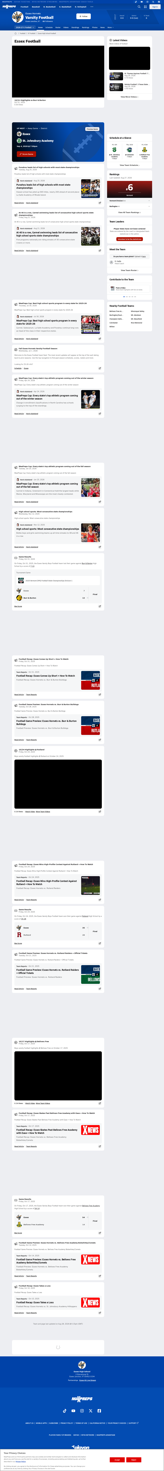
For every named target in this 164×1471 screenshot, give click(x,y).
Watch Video (30, 811)
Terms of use (81, 1423)
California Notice (97, 1423)
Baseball (36, 6)
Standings (75, 27)
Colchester (113, 322)
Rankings (85, 27)
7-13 (32, 566)
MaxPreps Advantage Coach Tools (76, 2)
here (144, 256)
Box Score (18, 606)
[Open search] (139, 7)
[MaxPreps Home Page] (15, 33)
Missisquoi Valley (137, 311)
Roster (58, 27)
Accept (117, 1460)
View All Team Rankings (128, 212)
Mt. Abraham (136, 315)
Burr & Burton (87, 563)
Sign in (155, 7)
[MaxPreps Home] (9, 7)
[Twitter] (153, 1)
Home (40, 27)
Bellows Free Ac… (116, 311)
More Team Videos (43, 811)
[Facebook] (159, 1)
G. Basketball (65, 6)
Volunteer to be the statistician (129, 239)
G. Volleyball (80, 6)
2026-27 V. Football (23, 27)
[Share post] (100, 203)
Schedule (49, 27)
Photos (94, 27)
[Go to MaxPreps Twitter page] (91, 1411)
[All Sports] (92, 7)
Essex (26, 368)
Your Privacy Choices (117, 1423)
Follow (84, 16)
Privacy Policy (67, 1423)
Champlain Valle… (116, 319)
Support (132, 1423)
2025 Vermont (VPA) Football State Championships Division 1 (49, 580)
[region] (82, 1460)
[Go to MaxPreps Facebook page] (99, 1411)
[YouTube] (141, 1)
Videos (66, 27)
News (102, 27)
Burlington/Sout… (116, 315)
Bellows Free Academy (91, 1206)
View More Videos (129, 96)
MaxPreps (7, 2)
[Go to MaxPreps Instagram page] (82, 1411)
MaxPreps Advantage (106, 1435)
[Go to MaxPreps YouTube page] (73, 1411)
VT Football (31, 33)
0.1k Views (18, 811)
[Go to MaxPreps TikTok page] (65, 1411)
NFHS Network (87, 1435)
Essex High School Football (47, 33)
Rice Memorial (136, 322)
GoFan (76, 1435)
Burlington (113, 206)
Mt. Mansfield (136, 319)
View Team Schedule (129, 165)
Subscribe (53, 1423)
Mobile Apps (41, 1423)
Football (24, 6)
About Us (29, 1423)
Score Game (27, 154)
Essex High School (82, 1371)
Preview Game (92, 129)
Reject (133, 1460)
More (110, 27)
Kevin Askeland (26, 180)
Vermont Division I (116, 200)
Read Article (19, 203)
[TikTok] (136, 1)
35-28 (23, 919)
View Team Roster (129, 270)
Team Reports (21, 672)
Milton (112, 326)
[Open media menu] (145, 7)
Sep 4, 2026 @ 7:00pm (27, 146)
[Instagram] (147, 1)
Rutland (85, 916)
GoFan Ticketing (22, 2)
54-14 (37, 1208)
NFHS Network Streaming (44, 2)
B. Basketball (49, 6)
